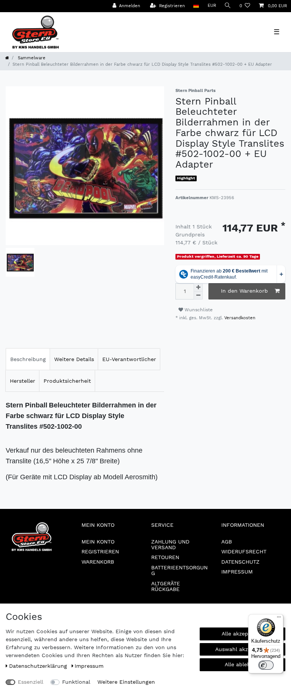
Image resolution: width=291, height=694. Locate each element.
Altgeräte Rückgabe (165, 586)
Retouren (165, 557)
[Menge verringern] (198, 295)
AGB (226, 542)
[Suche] (227, 6)
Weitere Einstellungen (126, 682)
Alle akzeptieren (243, 634)
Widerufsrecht (243, 551)
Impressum (237, 572)
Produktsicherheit (67, 381)
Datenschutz (240, 562)
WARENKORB (97, 562)
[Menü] (278, 618)
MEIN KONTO (97, 542)
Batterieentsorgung (179, 570)
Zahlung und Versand (170, 544)
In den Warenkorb (244, 291)
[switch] (266, 665)
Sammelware (30, 57)
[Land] (196, 6)
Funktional (76, 682)
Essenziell (30, 682)
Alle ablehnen (242, 664)
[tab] (28, 359)
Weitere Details (74, 359)
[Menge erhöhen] (198, 287)
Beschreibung (28, 359)
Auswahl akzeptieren (242, 649)
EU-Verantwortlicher (129, 359)
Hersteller (22, 381)
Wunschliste (198, 309)
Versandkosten (239, 317)
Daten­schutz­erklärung (39, 666)
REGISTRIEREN (100, 551)
